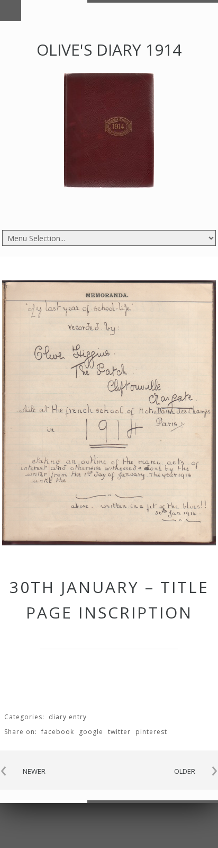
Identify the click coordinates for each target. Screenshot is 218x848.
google (91, 731)
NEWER (34, 771)
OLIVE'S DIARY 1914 (109, 49)
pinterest (151, 731)
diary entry (68, 716)
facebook (57, 731)
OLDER (184, 771)
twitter (119, 731)
